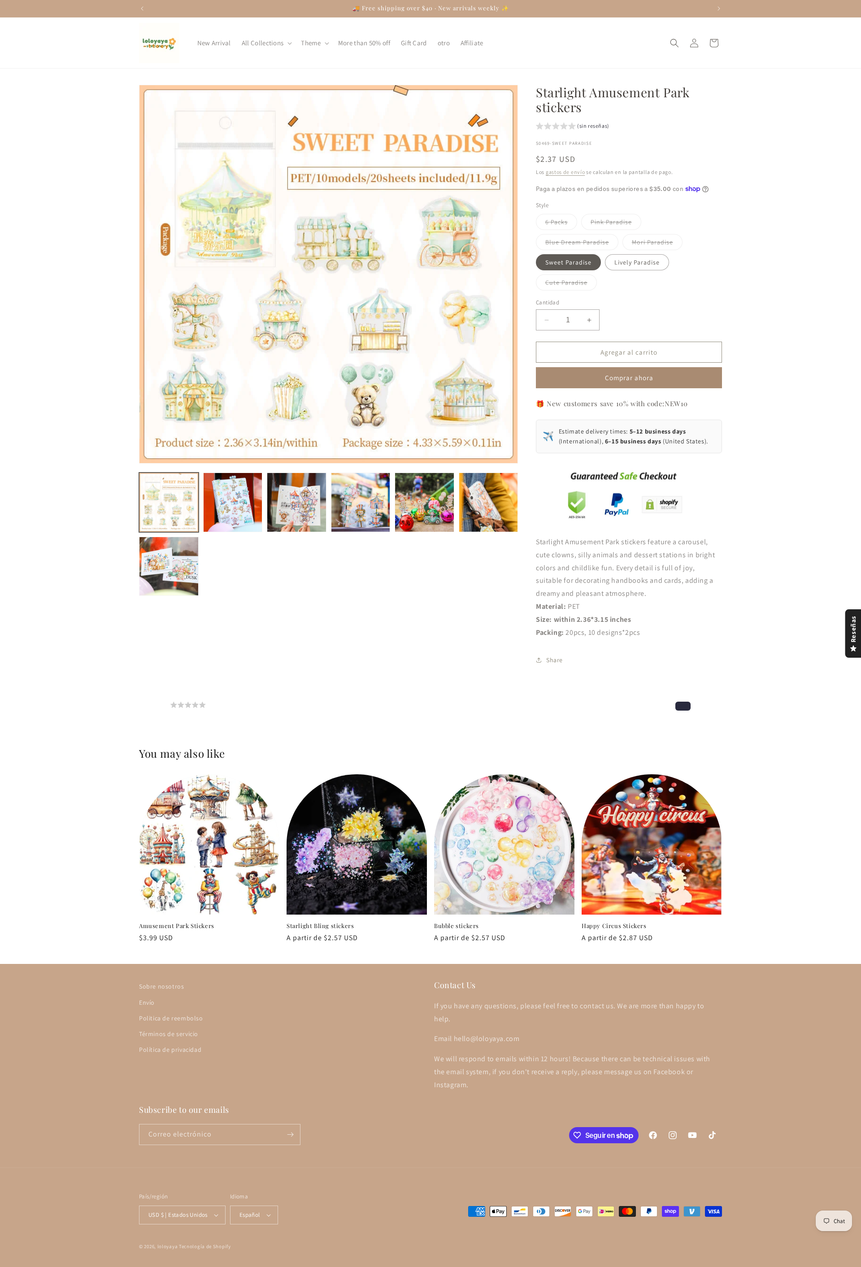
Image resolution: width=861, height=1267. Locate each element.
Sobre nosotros (161, 986)
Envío (147, 1002)
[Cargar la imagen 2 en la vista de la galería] (233, 502)
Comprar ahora (629, 377)
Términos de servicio (168, 1033)
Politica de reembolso (171, 1018)
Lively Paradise (637, 262)
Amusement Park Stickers (176, 925)
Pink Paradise (616, 223)
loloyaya (167, 1246)
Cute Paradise (571, 284)
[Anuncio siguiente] (719, 8)
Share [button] (554, 660)
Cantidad (547, 302)
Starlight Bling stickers (320, 925)
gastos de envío (565, 172)
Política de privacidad (170, 1049)
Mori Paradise (657, 244)
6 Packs (561, 223)
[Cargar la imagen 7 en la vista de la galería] (169, 566)
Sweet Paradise (568, 262)
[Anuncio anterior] (142, 8)
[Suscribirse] (290, 1134)
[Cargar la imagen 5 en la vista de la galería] (424, 502)
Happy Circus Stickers (614, 925)
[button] (266, 43)
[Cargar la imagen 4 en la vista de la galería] (361, 502)
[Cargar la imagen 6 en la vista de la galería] (488, 502)
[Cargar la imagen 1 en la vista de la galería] (169, 502)
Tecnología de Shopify (205, 1246)
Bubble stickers (456, 925)
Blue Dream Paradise (581, 244)
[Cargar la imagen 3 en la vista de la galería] (296, 502)
